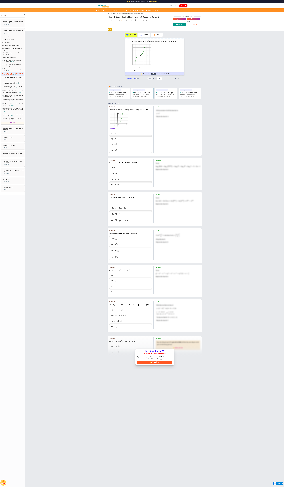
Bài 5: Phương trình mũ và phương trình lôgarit (12, 49)
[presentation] (138, 67)
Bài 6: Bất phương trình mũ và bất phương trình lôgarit (13, 53)
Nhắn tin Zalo (279, 483)
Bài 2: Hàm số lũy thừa (8, 39)
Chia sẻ (180, 19)
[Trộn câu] (178, 78)
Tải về (180, 24)
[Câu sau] (159, 78)
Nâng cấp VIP (155, 362)
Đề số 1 (110, 29)
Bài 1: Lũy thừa (6, 36)
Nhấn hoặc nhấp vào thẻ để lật (156, 73)
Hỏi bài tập (3, 483)
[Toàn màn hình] (181, 78)
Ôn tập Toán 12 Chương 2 (9, 57)
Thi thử (158, 34)
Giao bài (195, 19)
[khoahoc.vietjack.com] (104, 5)
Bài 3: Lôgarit (6, 42)
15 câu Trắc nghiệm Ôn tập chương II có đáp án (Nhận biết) (130, 13)
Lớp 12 (109, 13)
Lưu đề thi (194, 24)
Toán (113, 13)
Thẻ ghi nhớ (132, 34)
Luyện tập (145, 34)
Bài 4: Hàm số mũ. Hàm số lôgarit (11, 45)
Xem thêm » (113, 128)
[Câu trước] (150, 78)
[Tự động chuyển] (175, 78)
